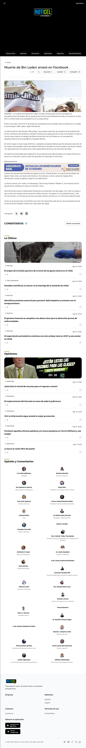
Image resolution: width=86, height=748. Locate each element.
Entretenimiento (75, 53)
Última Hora (10, 53)
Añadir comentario (73, 223)
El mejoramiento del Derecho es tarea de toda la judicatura (32, 401)
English (47, 703)
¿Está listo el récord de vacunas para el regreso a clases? (31, 386)
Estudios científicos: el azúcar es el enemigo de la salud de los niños (36, 285)
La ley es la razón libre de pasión (19, 449)
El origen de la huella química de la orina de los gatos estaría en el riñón (38, 271)
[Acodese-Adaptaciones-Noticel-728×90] (43, 167)
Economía (35, 53)
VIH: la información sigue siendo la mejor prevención (29, 416)
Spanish (48, 699)
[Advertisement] (43, 33)
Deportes (60, 53)
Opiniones (48, 53)
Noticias (23, 53)
